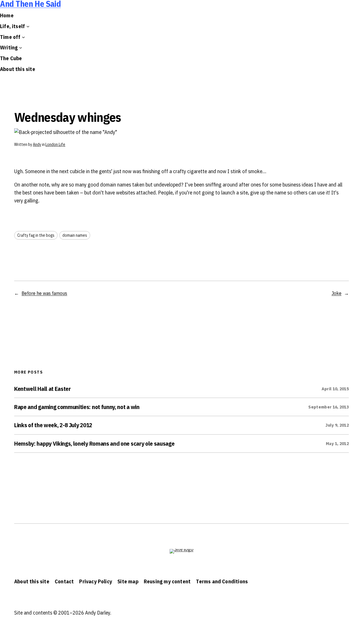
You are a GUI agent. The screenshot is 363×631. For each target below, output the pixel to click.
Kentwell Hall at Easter (42, 388)
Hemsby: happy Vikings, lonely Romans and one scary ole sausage (94, 443)
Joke (336, 293)
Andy (37, 144)
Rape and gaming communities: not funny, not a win (77, 407)
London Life (55, 144)
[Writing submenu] (20, 47)
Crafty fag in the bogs (35, 235)
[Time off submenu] (23, 36)
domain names (74, 235)
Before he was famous (44, 293)
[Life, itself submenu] (27, 26)
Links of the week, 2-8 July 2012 (53, 425)
